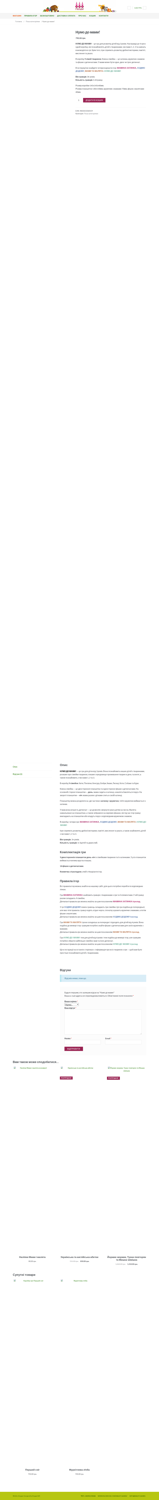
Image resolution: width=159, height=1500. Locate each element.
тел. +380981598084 (88, 1496)
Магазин (17, 16)
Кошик (92, 16)
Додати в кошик (94, 100)
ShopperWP (36, 1496)
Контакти (103, 16)
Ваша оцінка (71, 1001)
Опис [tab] (15, 767)
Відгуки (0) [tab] (17, 774)
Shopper (21, 1496)
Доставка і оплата (66, 16)
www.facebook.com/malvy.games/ (112, 1496)
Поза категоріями (33, 21)
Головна (18, 21)
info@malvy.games (137, 1496)
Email (108, 1038)
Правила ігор (30, 16)
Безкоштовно (47, 16)
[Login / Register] (129, 7)
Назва (68, 1038)
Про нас (82, 16)
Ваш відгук (70, 1008)
